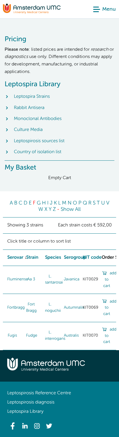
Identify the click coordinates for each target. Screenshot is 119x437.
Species (53, 257)
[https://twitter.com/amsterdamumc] (49, 426)
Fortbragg (16, 308)
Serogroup (75, 257)
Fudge (31, 336)
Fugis (12, 336)
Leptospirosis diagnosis (30, 402)
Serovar (15, 257)
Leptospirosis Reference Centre (39, 393)
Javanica (71, 279)
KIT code (92, 257)
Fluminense (17, 279)
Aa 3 (31, 279)
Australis (71, 336)
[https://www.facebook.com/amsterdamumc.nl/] (13, 426)
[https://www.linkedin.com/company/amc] (25, 426)
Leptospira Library (25, 411)
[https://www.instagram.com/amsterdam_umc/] (37, 426)
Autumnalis (74, 308)
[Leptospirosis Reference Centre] (32, 12)
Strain (32, 257)
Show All (71, 209)
